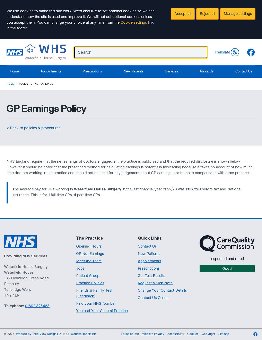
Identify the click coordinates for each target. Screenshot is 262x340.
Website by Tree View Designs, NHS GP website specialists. (56, 334)
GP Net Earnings (90, 253)
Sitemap (223, 334)
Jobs (80, 268)
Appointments (51, 71)
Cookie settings (134, 22)
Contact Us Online (153, 298)
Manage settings (238, 13)
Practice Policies (90, 283)
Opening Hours (89, 246)
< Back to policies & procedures (33, 128)
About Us (207, 71)
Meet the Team (89, 261)
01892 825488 (37, 306)
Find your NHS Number (96, 303)
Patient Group (87, 275)
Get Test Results (151, 275)
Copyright (208, 334)
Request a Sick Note (155, 283)
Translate (222, 52)
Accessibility (175, 334)
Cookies (193, 334)
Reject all (207, 13)
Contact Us (243, 71)
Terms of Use (130, 334)
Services (171, 71)
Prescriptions (92, 71)
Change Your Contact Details (162, 290)
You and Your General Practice (102, 311)
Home (14, 71)
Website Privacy (153, 334)
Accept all (182, 13)
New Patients (133, 71)
